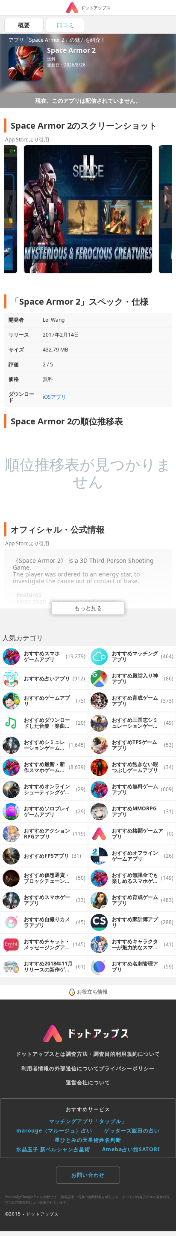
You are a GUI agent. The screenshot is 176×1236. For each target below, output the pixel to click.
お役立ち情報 (92, 991)
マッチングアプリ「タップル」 (88, 1121)
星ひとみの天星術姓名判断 (88, 1140)
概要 (24, 25)
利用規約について (138, 1053)
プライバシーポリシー (127, 1068)
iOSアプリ (54, 396)
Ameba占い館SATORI (131, 1149)
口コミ (65, 25)
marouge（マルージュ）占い (54, 1130)
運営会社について (88, 1082)
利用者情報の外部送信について (60, 1068)
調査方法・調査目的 (91, 1053)
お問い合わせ (88, 1174)
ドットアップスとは (41, 1053)
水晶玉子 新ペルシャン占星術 (53, 1149)
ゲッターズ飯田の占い (132, 1130)
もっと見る (88, 608)
